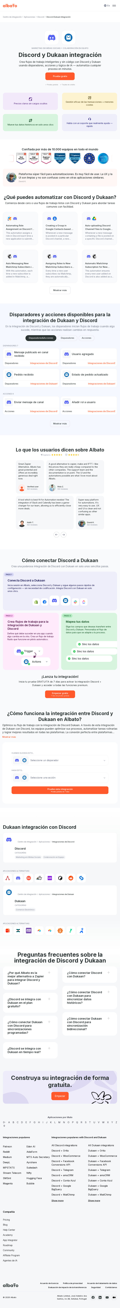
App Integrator (10, 1240)
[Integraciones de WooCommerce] (28, 930)
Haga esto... (17, 770)
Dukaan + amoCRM (99, 1175)
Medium (7, 1157)
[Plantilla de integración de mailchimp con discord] (20, 266)
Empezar (60, 1096)
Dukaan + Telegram (99, 1170)
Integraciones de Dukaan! (44, 383)
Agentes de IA (10, 1260)
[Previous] (56, 535)
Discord (40, 17)
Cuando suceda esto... (23, 753)
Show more (58, 1200)
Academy (8, 1235)
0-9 (4, 1124)
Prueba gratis (60, 76)
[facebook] (93, 1297)
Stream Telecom (12, 1172)
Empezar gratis (60, 694)
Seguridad (96, 1287)
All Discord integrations (64, 1145)
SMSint (7, 1178)
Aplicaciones (29, 17)
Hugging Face (34, 1178)
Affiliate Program (11, 1255)
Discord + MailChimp (63, 1194)
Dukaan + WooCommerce (102, 1155)
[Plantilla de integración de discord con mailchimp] (99, 266)
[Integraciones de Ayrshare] (7, 878)
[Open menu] (114, 6)
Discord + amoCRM (62, 1175)
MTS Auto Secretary (38, 1157)
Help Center (9, 1229)
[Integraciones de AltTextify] (60, 930)
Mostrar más (60, 290)
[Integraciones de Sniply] (81, 878)
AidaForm (31, 1151)
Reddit (6, 1151)
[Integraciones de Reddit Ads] (71, 878)
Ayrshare (31, 1162)
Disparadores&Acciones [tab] (41, 337)
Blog (5, 1224)
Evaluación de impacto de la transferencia (67, 1287)
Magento (8, 1183)
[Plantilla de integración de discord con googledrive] (99, 228)
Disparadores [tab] (67, 337)
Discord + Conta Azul (64, 1180)
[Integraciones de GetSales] (28, 878)
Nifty (29, 1172)
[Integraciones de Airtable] (39, 930)
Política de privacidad (73, 1283)
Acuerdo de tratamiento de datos (102, 1283)
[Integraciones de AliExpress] (7, 930)
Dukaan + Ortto (97, 1150)
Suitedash (31, 1167)
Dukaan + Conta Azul (100, 1180)
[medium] (114, 1297)
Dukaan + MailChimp (99, 1194)
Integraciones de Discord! (44, 363)
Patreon (7, 1146)
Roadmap (8, 1245)
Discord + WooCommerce (66, 1155)
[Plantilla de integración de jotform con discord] (20, 228)
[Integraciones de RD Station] (18, 930)
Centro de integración (12, 17)
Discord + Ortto (60, 1150)
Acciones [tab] (86, 337)
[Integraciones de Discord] (18, 878)
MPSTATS (9, 1167)
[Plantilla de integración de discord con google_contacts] (60, 228)
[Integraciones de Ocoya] (60, 878)
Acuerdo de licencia (49, 1283)
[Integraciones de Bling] (71, 930)
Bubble (30, 1183)
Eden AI (30, 1146)
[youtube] (107, 1297)
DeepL (6, 1162)
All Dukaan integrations (101, 1145)
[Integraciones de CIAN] (81, 930)
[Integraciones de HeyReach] (39, 878)
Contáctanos (111, 1287)
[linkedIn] (100, 1297)
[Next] (63, 535)
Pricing (6, 1219)
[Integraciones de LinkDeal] (50, 878)
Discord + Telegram (62, 1170)
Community (8, 1250)
